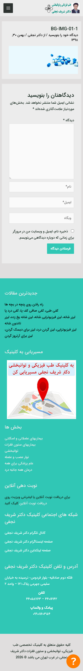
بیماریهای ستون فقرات (20, 444)
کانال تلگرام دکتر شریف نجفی (25, 533)
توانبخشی (11, 451)
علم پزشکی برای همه (19, 463)
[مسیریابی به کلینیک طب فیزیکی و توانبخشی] (41, 389)
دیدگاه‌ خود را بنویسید (63, 35)
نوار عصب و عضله (17, 457)
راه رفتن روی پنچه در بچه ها (24, 304)
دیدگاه (68, 120)
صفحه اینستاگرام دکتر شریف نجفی (29, 541)
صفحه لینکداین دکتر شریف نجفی (28, 550)
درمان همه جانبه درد (18, 470)
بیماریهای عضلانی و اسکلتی (24, 438)
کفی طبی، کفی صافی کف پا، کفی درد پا (31, 310)
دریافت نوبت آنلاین (33, 503)
